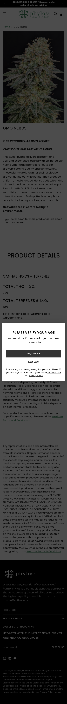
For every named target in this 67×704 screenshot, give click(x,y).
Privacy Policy (36, 375)
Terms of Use (54, 372)
